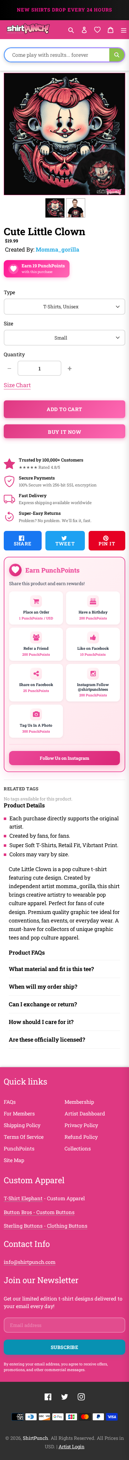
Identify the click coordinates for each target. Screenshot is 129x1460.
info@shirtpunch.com (29, 1262)
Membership (79, 1101)
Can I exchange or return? (43, 1004)
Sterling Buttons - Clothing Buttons (45, 1225)
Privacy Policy (81, 1125)
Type (9, 292)
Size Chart (17, 385)
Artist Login (72, 1446)
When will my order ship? (43, 986)
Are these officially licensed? (47, 1039)
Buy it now (64, 431)
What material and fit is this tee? (51, 969)
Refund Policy (81, 1136)
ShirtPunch (35, 1438)
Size (8, 323)
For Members (19, 1113)
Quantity (14, 354)
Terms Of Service (24, 1136)
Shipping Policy (22, 1125)
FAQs (10, 1101)
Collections (77, 1148)
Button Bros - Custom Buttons (39, 1212)
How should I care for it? (41, 1022)
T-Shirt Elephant (23, 1198)
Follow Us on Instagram (64, 758)
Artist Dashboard (84, 1113)
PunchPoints (19, 1148)
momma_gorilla (57, 249)
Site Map (14, 1160)
